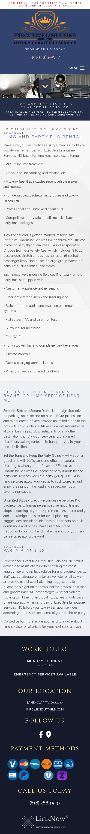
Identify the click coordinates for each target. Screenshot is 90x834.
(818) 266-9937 (45, 57)
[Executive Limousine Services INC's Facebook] (41, 736)
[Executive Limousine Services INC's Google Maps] (48, 736)
